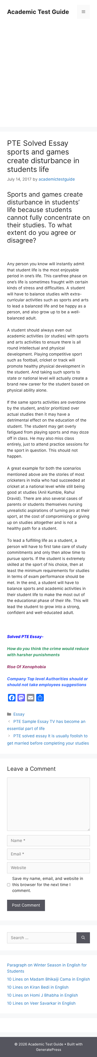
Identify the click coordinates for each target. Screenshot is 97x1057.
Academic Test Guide (38, 11)
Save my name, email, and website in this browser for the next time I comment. (47, 884)
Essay (18, 714)
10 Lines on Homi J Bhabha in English (42, 995)
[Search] (83, 938)
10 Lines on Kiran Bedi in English (38, 987)
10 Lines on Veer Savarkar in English (41, 1003)
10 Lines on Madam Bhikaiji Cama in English (48, 979)
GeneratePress (48, 1049)
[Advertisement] (48, 73)
